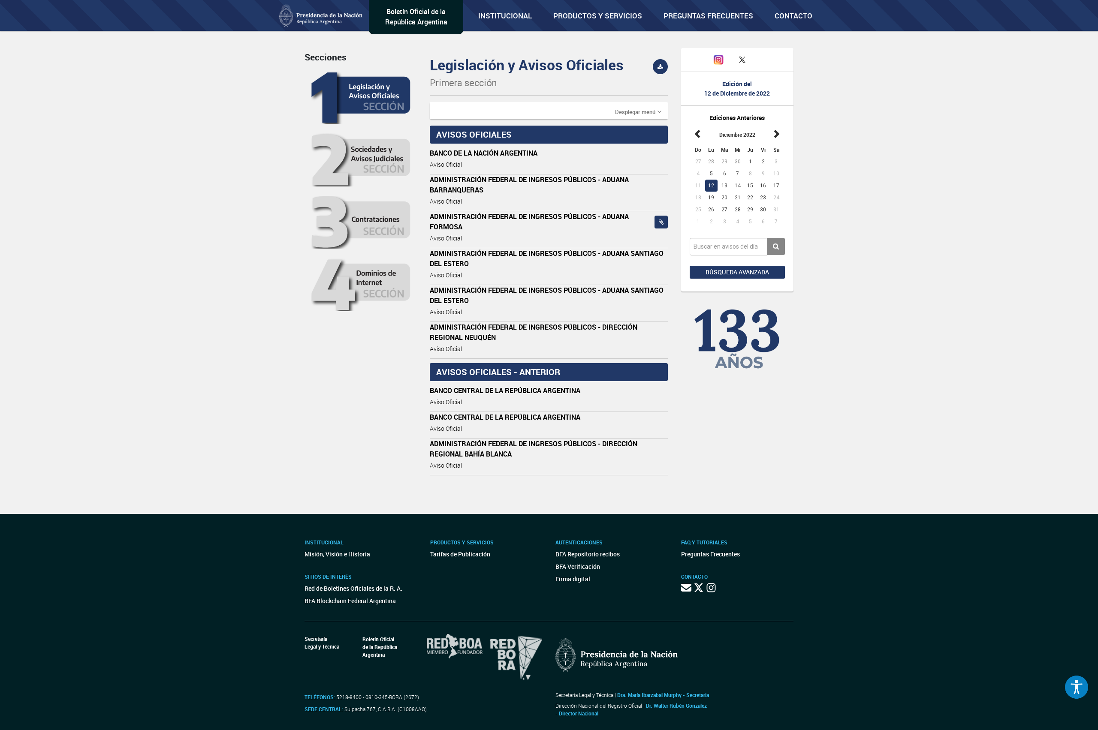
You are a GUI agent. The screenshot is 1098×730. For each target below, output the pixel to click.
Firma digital (572, 579)
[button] (638, 111)
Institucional (505, 16)
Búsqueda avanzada (737, 272)
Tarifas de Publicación (460, 554)
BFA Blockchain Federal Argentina (350, 601)
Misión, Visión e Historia (337, 554)
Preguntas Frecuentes (708, 16)
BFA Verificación (577, 566)
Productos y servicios (597, 16)
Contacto (793, 16)
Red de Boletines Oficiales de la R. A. (353, 588)
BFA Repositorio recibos (587, 554)
